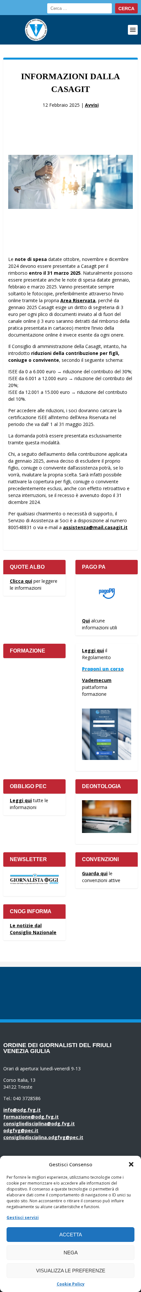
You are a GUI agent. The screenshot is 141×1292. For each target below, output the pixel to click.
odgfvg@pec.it (20, 1130)
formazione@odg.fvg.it (31, 1117)
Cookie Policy (71, 1284)
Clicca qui (21, 581)
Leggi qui (93, 650)
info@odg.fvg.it (22, 1110)
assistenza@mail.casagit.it (95, 527)
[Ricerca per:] (79, 8)
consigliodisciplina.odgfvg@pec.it (43, 1137)
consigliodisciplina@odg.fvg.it (39, 1123)
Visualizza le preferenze (70, 1270)
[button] (131, 1164)
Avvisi (92, 105)
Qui (86, 621)
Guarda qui (95, 873)
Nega (71, 1252)
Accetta (70, 1234)
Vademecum (96, 680)
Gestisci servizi (23, 1217)
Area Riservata (77, 300)
